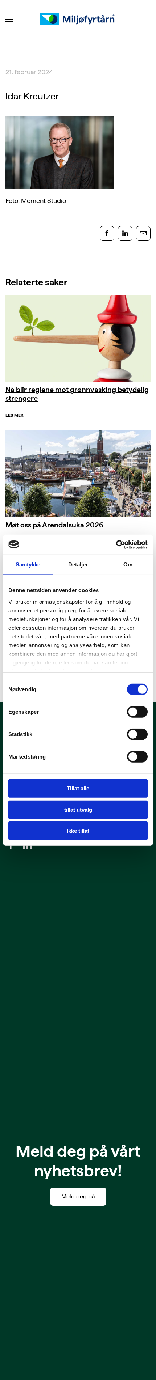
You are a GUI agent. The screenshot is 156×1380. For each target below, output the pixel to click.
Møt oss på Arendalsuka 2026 (54, 525)
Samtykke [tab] (28, 564)
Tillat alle (78, 788)
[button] (9, 19)
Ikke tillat (78, 831)
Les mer (14, 415)
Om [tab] (127, 564)
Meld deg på (78, 1196)
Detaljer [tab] (78, 564)
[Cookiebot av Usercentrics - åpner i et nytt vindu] (116, 544)
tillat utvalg (78, 809)
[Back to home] (78, 19)
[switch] (137, 712)
